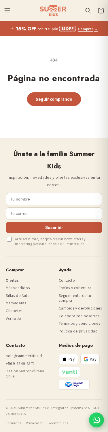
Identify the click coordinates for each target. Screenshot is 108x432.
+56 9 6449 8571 (20, 363)
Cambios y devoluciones (80, 308)
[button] (7, 10)
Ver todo (13, 318)
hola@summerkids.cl (24, 355)
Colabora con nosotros (79, 316)
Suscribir (54, 227)
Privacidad (35, 423)
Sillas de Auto (18, 295)
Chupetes (14, 310)
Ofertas (12, 280)
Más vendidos (18, 287)
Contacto (67, 280)
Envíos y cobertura (75, 287)
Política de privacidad (78, 331)
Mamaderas (16, 303)
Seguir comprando (54, 99)
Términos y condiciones (79, 323)
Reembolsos (58, 423)
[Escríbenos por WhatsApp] (96, 419)
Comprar (88, 29)
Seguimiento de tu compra (75, 298)
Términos (13, 423)
